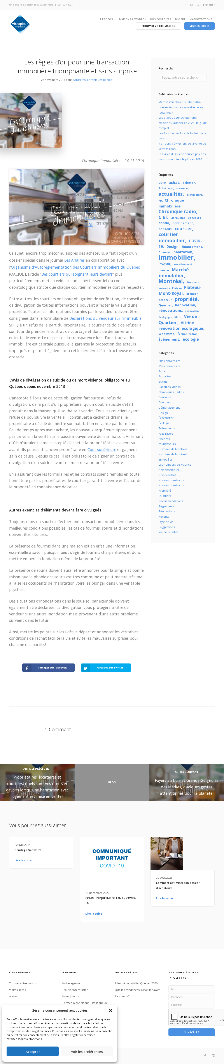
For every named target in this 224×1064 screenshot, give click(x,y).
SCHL (177, 317)
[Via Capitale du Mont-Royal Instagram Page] (191, 4)
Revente (164, 516)
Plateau (177, 288)
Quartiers (165, 496)
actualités (171, 194)
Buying (163, 381)
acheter (188, 183)
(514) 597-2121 (65, 4)
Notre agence (71, 983)
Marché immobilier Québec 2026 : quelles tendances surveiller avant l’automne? (181, 107)
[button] (110, 1010)
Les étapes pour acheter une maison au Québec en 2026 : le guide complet (183, 123)
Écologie (164, 423)
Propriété (165, 490)
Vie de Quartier (178, 319)
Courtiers (165, 402)
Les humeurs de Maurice (175, 464)
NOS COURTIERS (160, 19)
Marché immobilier (174, 272)
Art (160, 200)
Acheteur (166, 188)
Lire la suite (23, 860)
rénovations (170, 310)
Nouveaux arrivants (171, 480)
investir (164, 264)
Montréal (171, 281)
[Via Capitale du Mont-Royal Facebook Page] (186, 4)
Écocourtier (166, 418)
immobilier (176, 257)
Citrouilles (177, 218)
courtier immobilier (172, 237)
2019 (162, 183)
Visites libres (17, 990)
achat (174, 182)
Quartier (165, 305)
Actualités (79, 80)
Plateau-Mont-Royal (180, 290)
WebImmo (166, 334)
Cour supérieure (102, 449)
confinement (183, 223)
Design (172, 246)
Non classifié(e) (169, 470)
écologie (191, 339)
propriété (186, 299)
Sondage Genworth (28, 850)
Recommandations (171, 501)
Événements (167, 428)
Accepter (33, 1051)
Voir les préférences (87, 1051)
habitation (182, 252)
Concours (165, 397)
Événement (169, 339)
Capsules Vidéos (170, 387)
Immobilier (165, 459)
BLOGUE (180, 19)
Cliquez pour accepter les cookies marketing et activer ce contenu (76, 208)
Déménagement (169, 407)
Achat (162, 371)
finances (165, 252)
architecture (194, 194)
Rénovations (167, 511)
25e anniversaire (169, 366)
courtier (183, 228)
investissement (182, 264)
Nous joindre (70, 996)
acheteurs (182, 188)
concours (194, 218)
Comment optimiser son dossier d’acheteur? (178, 885)
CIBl (163, 217)
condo (164, 223)
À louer (14, 996)
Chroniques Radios (99, 80)
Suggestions (167, 527)
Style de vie (166, 522)
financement (192, 247)
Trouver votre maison (23, 983)
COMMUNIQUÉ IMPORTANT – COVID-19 (110, 900)
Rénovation (185, 305)
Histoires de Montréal (173, 449)
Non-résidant (167, 475)
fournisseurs (167, 444)
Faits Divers (166, 433)
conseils (165, 229)
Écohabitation (187, 334)
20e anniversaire (169, 361)
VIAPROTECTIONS (201, 19)
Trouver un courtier (75, 990)
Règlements (166, 506)
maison (164, 270)
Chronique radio (177, 211)
